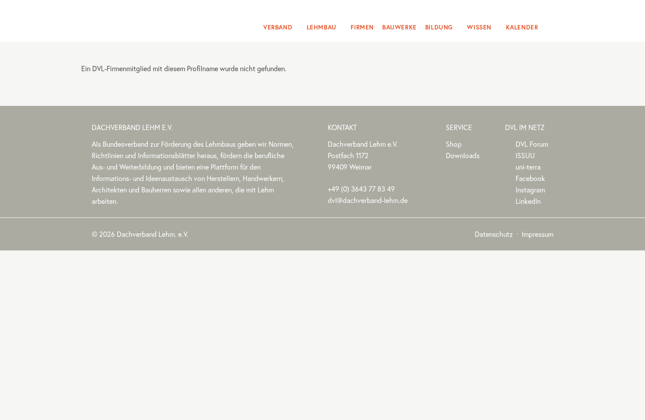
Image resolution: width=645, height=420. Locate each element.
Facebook (530, 178)
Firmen (362, 27)
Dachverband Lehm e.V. (148, 19)
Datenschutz (494, 234)
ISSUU (525, 155)
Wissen (479, 27)
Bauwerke (399, 27)
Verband (277, 27)
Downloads (463, 155)
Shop (454, 144)
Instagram (530, 189)
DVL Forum (532, 144)
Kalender (522, 27)
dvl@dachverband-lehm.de (368, 200)
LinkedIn (528, 201)
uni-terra (528, 167)
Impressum (537, 234)
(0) (361, 189)
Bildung (439, 27)
